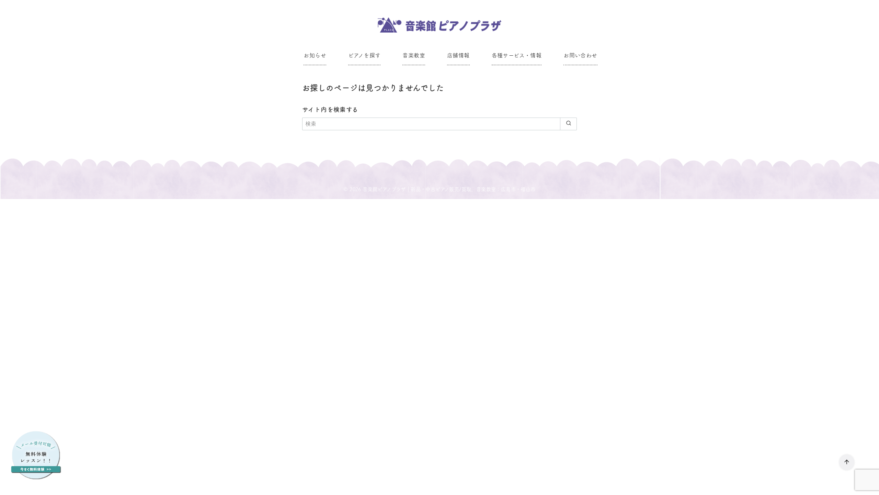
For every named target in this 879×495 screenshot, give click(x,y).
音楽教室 (413, 55)
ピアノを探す (364, 55)
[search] (568, 124)
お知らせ (315, 55)
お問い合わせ (580, 55)
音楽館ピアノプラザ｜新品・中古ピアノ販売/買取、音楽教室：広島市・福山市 (449, 189)
